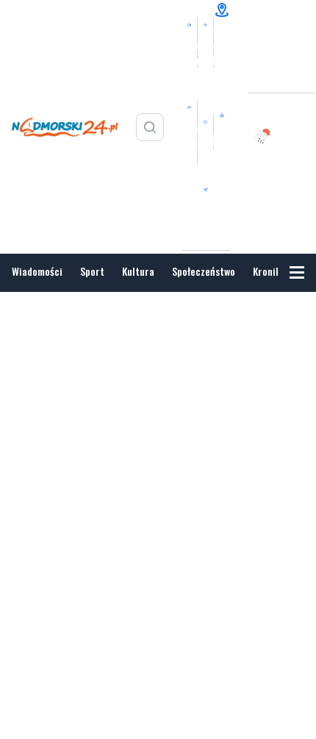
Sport (92, 271)
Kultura (138, 271)
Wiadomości (37, 271)
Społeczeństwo (203, 271)
